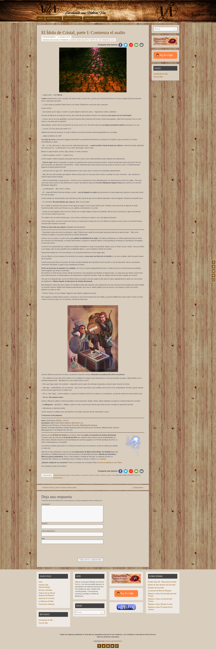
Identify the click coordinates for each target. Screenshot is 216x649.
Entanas (46, 40)
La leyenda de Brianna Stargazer (160, 590)
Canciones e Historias (46, 604)
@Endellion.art (77, 423)
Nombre (44, 523)
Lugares (72, 40)
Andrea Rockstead (59, 475)
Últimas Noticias (44, 587)
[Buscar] (174, 29)
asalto (67, 475)
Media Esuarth (83, 40)
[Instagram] (213, 271)
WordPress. (117, 641)
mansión (97, 475)
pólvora (109, 475)
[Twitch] (213, 280)
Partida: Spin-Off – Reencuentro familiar (162, 582)
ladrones (91, 475)
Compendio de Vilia (161, 74)
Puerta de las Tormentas (100, 40)
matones (103, 475)
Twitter (119, 462)
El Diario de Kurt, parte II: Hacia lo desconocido (58, 487)
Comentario (46, 504)
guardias (77, 475)
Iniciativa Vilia (43, 585)
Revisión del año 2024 (156, 588)
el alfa (72, 475)
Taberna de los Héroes (47, 593)
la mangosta (84, 475)
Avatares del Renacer (46, 595)
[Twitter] (213, 267)
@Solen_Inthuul (62, 420)
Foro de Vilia (158, 77)
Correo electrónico (48, 531)
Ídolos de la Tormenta (59, 40)
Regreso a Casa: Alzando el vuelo (160, 604)
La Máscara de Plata (46, 601)
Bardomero (51, 37)
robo (113, 475)
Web (43, 538)
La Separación (138, 487)
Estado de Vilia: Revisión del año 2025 (161, 585)
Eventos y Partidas (45, 590)
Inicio (40, 582)
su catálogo (102, 459)
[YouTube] (213, 275)
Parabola (108, 641)
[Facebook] (213, 262)
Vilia (113, 40)
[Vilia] (49, 9)
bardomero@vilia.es (106, 462)
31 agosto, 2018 (64, 37)
